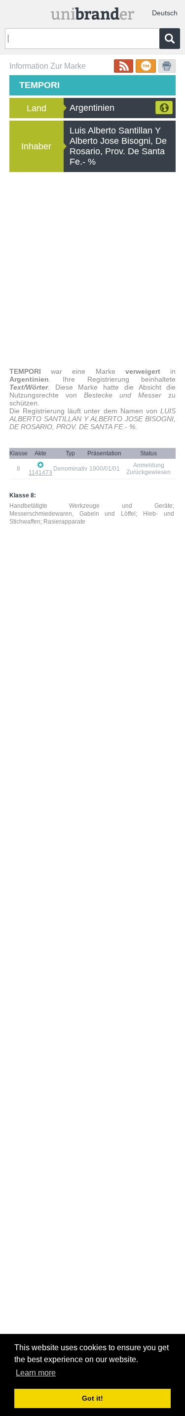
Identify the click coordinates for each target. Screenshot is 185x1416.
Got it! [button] (92, 1398)
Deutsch (165, 13)
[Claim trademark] (146, 66)
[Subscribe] (123, 66)
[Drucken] (167, 66)
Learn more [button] (36, 1373)
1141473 (40, 472)
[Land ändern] (164, 107)
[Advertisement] (92, 269)
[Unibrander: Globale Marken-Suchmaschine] (92, 11)
